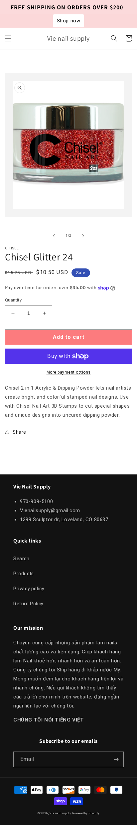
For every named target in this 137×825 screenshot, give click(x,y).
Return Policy (28, 603)
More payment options (69, 372)
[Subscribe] (116, 759)
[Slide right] (83, 235)
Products (23, 573)
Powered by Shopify (86, 813)
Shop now (68, 21)
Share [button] (19, 432)
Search (21, 558)
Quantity (13, 299)
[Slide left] (54, 235)
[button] (8, 38)
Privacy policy (28, 588)
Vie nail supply (60, 813)
